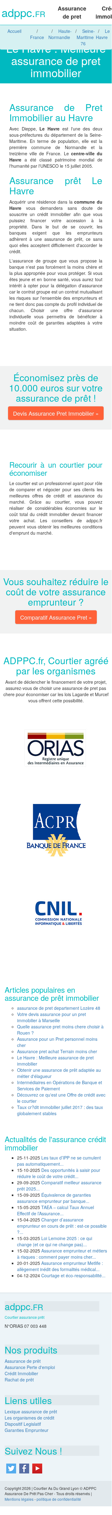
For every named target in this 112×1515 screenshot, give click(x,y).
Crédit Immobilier (21, 1373)
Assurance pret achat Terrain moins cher (57, 1051)
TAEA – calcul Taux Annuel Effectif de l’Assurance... (55, 1210)
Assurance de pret (72, 12)
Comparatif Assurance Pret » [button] (56, 617)
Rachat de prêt (19, 1379)
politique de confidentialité (59, 1499)
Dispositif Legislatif (23, 1424)
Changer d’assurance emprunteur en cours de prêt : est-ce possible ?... (62, 1226)
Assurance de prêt (23, 1361)
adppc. (23, 13)
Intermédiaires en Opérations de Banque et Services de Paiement (59, 1085)
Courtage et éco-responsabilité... (73, 1275)
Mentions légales (19, 1499)
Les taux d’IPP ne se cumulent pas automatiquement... (59, 1161)
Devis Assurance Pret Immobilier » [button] (56, 413)
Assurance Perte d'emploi (30, 1367)
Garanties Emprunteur (26, 1430)
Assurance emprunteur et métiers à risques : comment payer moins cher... (62, 1254)
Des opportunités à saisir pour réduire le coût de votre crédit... (58, 1173)
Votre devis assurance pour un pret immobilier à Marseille (51, 1017)
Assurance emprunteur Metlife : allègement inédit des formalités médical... (60, 1266)
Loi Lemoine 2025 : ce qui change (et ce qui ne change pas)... (54, 1241)
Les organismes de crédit (29, 1418)
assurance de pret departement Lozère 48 (58, 1008)
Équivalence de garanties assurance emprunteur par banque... (54, 1198)
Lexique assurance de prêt (31, 1411)
